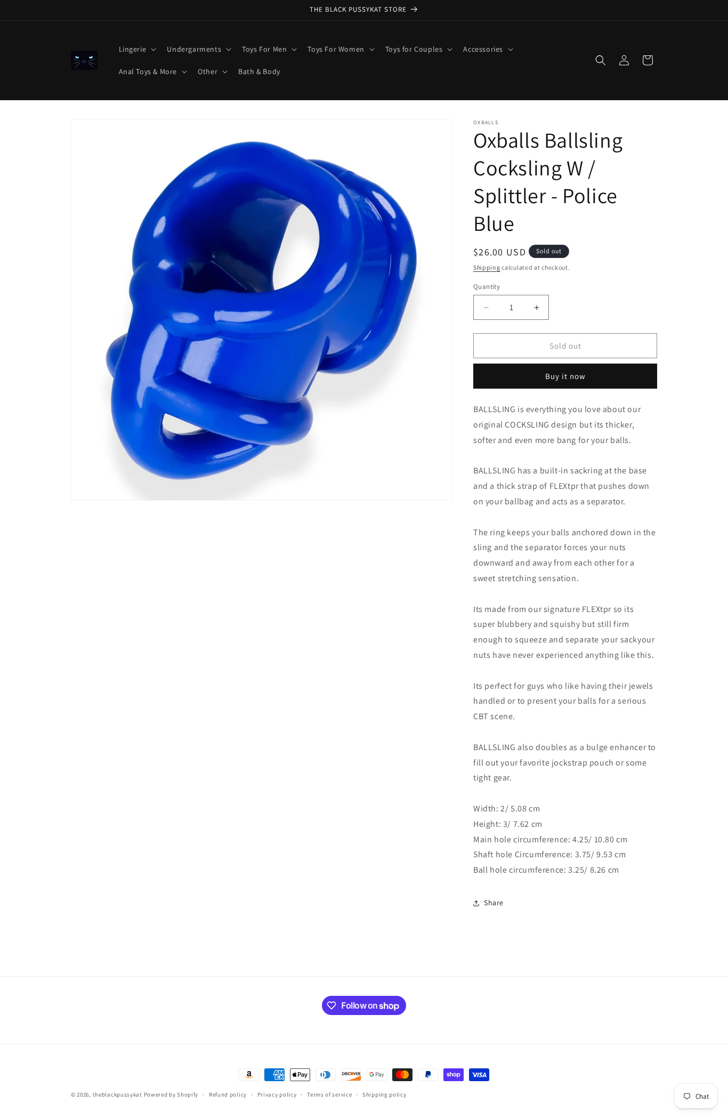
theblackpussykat (117, 1094)
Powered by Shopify (171, 1094)
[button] (136, 49)
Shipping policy (384, 1094)
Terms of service (329, 1094)
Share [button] (494, 902)
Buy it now (565, 376)
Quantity (486, 286)
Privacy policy (277, 1094)
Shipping (486, 267)
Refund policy (228, 1094)
